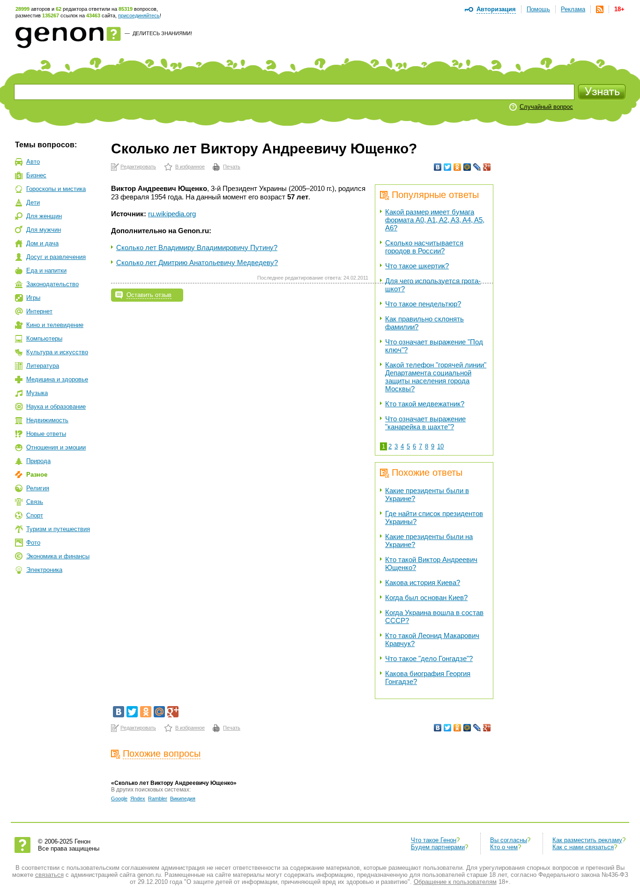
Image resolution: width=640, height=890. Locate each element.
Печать (231, 166)
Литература (42, 365)
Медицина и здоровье (57, 379)
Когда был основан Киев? (426, 597)
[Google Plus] (487, 167)
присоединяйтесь (139, 15)
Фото (33, 542)
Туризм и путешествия (58, 528)
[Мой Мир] (467, 167)
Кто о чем (504, 847)
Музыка (37, 392)
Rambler (157, 798)
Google (119, 798)
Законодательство (52, 284)
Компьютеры (44, 338)
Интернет (39, 311)
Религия (37, 488)
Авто (33, 161)
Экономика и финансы (57, 556)
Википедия (182, 798)
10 (440, 446)
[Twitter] (448, 167)
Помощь (538, 9)
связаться (49, 874)
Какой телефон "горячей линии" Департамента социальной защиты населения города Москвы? (435, 377)
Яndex (137, 798)
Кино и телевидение (54, 324)
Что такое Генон (433, 840)
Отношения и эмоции (56, 447)
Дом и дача (42, 243)
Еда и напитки (46, 270)
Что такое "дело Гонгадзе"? (429, 658)
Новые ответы (46, 433)
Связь (34, 501)
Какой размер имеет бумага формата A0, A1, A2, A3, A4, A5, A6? (434, 220)
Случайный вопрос (546, 106)
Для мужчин (43, 229)
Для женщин (44, 216)
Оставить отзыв (149, 294)
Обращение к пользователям (455, 881)
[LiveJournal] (477, 167)
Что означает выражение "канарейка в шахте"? (425, 423)
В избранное (190, 166)
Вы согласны (508, 840)
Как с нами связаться (583, 847)
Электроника (44, 569)
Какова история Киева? (422, 582)
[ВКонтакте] (438, 167)
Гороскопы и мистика (56, 188)
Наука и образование (56, 406)
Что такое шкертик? (417, 266)
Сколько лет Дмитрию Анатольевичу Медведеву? (197, 262)
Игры (33, 297)
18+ (619, 9)
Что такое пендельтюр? (423, 304)
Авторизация (496, 9)
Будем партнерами (438, 847)
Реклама (573, 9)
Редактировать (138, 166)
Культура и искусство (57, 352)
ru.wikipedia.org (172, 214)
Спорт (34, 515)
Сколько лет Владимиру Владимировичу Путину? (196, 247)
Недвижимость (47, 420)
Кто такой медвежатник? (424, 404)
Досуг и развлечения (56, 256)
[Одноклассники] (457, 167)
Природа (38, 460)
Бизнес (36, 175)
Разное (36, 474)
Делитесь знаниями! (162, 33)
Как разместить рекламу (587, 840)
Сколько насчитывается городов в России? (424, 247)
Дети (33, 202)
